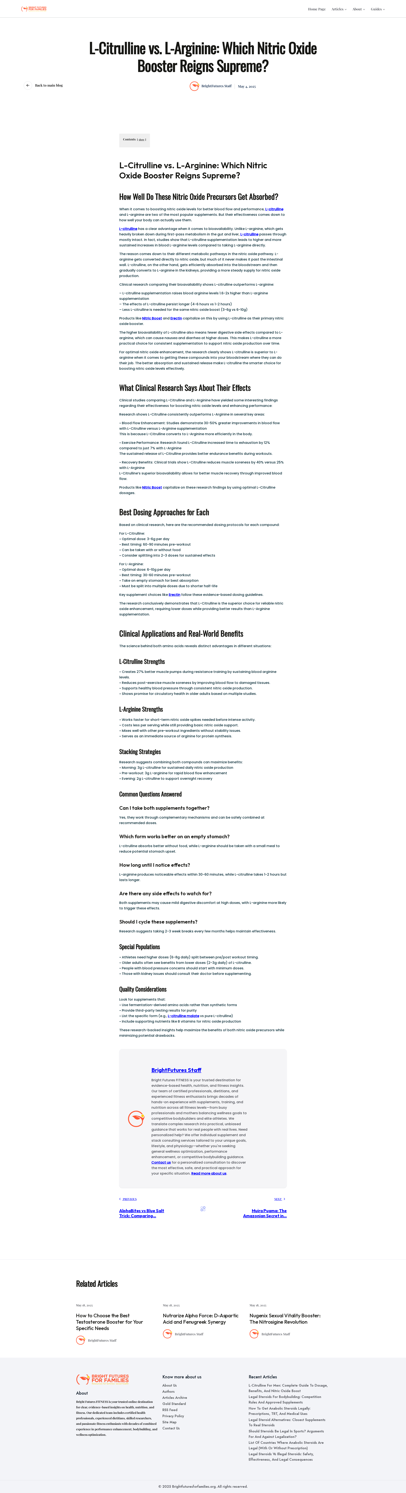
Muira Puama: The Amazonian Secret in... (265, 1213)
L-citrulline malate (183, 1015)
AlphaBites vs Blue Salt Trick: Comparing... (141, 1213)
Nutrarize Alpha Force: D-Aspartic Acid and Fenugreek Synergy (201, 1318)
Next (278, 1199)
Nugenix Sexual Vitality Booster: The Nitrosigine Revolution (285, 1318)
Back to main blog (48, 85)
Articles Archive (174, 1397)
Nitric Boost (152, 318)
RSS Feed (169, 1409)
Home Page (317, 9)
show (141, 139)
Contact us (161, 1162)
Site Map (169, 1422)
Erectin (176, 318)
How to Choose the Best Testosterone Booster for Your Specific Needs (109, 1321)
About (357, 9)
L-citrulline (274, 209)
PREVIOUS (129, 1199)
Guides (376, 9)
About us (169, 1385)
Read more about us (208, 1173)
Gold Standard (174, 1403)
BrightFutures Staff (216, 86)
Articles (337, 9)
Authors (168, 1391)
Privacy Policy (173, 1416)
